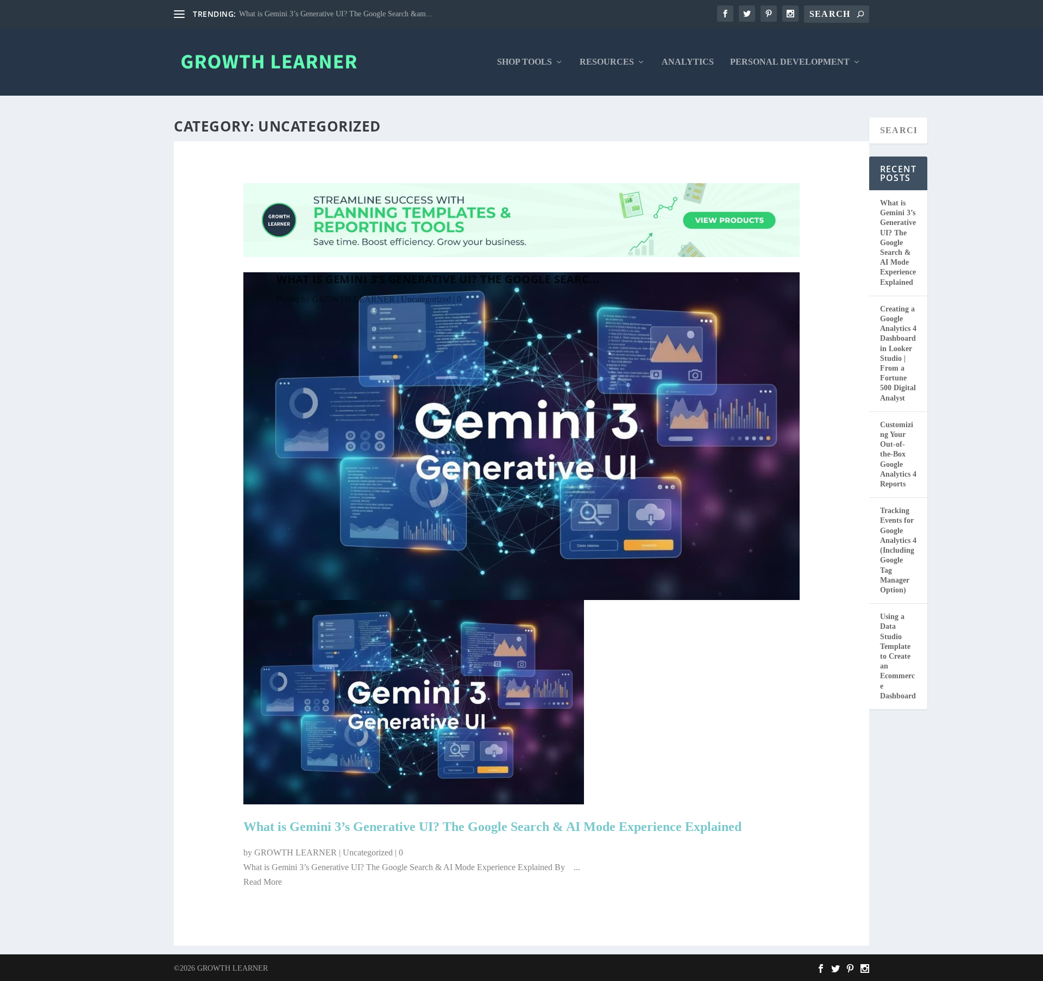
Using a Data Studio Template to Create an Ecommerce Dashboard (898, 656)
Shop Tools (524, 62)
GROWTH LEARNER (353, 299)
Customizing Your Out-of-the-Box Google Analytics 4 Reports (898, 454)
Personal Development (790, 62)
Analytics (688, 62)
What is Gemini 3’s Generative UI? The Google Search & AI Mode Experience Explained (492, 827)
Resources (607, 62)
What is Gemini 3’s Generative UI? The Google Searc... (438, 279)
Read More (262, 881)
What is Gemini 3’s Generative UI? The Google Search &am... (335, 14)
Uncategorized (426, 299)
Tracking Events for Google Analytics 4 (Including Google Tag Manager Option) (898, 550)
